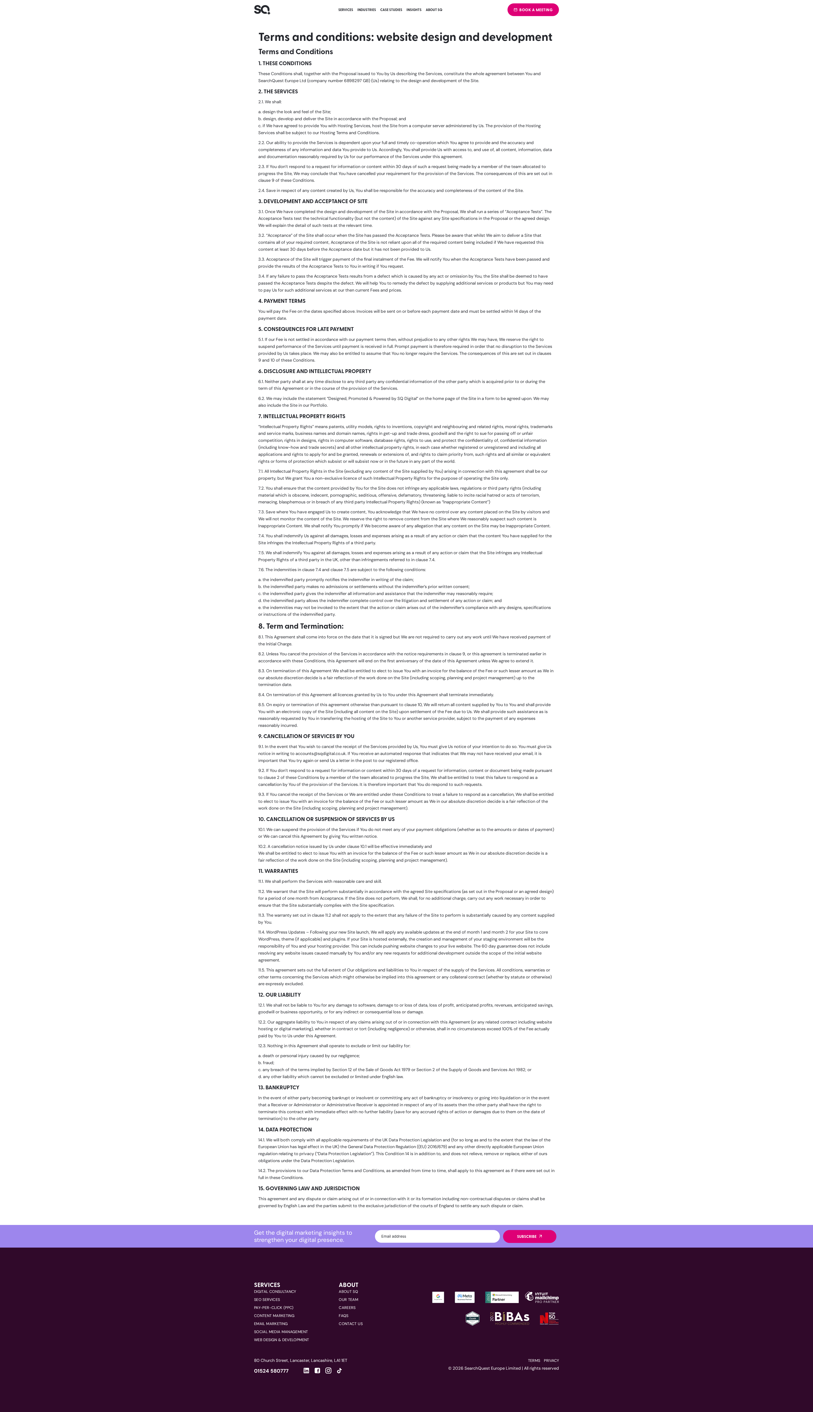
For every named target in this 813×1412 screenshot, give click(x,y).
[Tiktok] (339, 1371)
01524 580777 (271, 1371)
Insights (414, 9)
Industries (366, 9)
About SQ (434, 9)
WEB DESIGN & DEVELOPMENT (281, 1340)
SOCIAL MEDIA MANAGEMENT (281, 1332)
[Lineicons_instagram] (328, 1370)
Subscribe (526, 1236)
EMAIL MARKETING (271, 1324)
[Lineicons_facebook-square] (317, 1370)
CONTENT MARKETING (274, 1316)
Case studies (391, 9)
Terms (534, 1360)
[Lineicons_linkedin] (306, 1370)
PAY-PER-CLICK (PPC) (274, 1308)
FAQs (343, 1316)
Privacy (551, 1360)
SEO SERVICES (267, 1300)
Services (345, 9)
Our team (348, 1300)
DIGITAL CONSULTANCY (275, 1291)
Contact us (351, 1324)
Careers (347, 1308)
